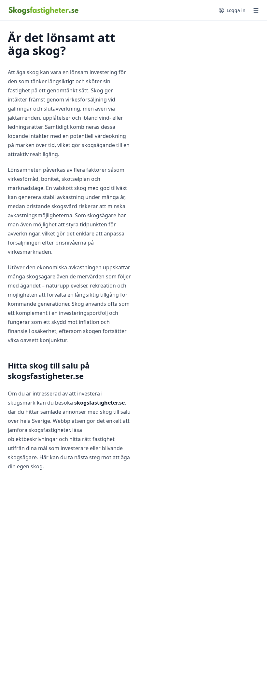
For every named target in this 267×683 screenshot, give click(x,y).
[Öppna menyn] (256, 10)
